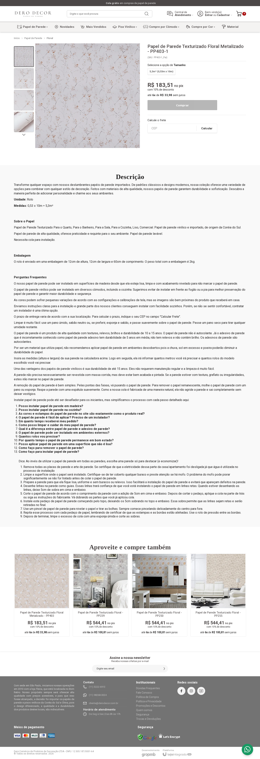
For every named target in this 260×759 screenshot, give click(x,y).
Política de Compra (147, 697)
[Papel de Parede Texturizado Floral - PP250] (159, 594)
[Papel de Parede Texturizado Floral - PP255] (218, 594)
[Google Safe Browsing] (147, 737)
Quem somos (144, 710)
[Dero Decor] (33, 14)
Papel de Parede (33, 38)
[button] (24, 56)
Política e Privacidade (149, 701)
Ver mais (41, 614)
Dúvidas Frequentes (148, 688)
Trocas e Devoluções (148, 718)
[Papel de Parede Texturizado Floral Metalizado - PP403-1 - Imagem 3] (24, 100)
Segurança (142, 714)
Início (17, 38)
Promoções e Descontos (150, 705)
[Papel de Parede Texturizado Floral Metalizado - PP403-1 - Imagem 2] (24, 78)
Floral (50, 38)
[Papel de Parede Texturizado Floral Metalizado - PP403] (41, 594)
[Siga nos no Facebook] (181, 691)
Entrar (209, 15)
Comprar (182, 105)
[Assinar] (164, 668)
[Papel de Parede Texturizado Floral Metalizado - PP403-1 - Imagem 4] (24, 122)
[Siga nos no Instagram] (191, 691)
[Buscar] (146, 13)
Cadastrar (223, 15)
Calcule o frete (157, 120)
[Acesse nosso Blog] (201, 691)
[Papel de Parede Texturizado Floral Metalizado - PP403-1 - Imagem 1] (23, 57)
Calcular (206, 128)
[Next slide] (24, 134)
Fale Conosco (144, 692)
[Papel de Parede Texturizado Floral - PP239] (100, 594)
